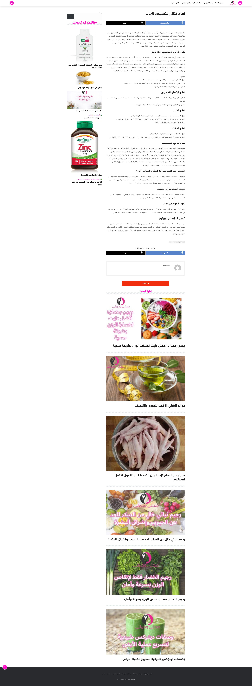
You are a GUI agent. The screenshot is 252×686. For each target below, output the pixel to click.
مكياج (178, 3)
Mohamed (166, 266)
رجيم (172, 3)
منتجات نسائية (197, 3)
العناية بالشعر (186, 3)
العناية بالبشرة (219, 3)
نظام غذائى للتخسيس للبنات (177, 242)
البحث (100, 13)
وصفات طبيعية (208, 3)
